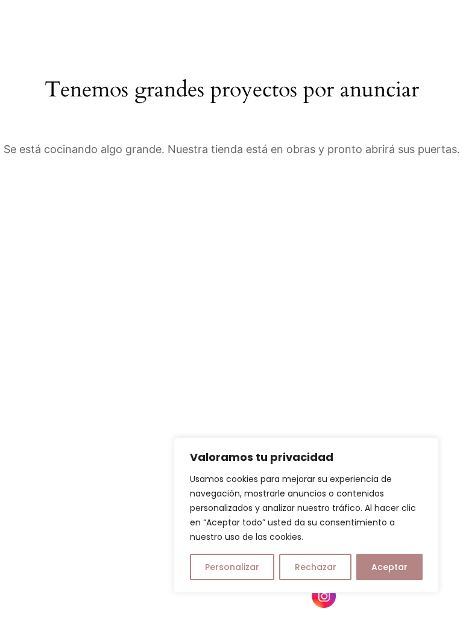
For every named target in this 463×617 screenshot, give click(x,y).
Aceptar (389, 567)
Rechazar (315, 567)
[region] (306, 515)
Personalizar (232, 567)
